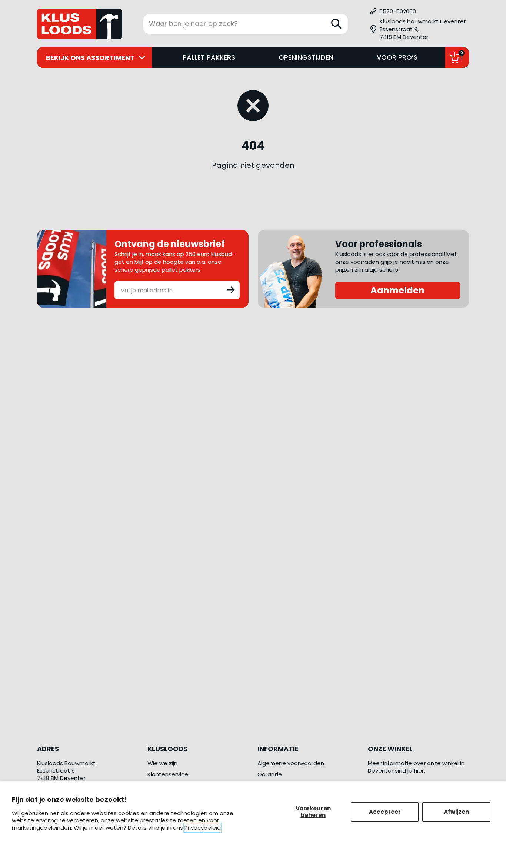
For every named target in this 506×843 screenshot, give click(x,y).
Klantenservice (167, 774)
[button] (419, 29)
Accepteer (385, 812)
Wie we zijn (162, 763)
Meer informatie (390, 763)
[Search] (336, 24)
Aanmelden (397, 290)
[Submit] (231, 289)
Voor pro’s (397, 57)
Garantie (269, 774)
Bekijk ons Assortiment (90, 57)
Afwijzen (456, 812)
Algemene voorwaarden (290, 763)
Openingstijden (306, 57)
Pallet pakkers (209, 57)
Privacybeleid (202, 828)
